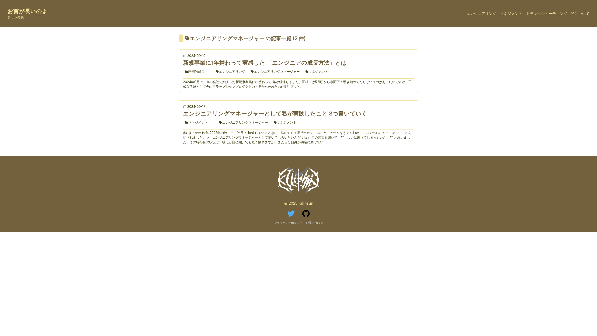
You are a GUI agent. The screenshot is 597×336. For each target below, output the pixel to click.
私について (580, 13)
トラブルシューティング (546, 13)
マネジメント (511, 13)
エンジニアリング (481, 13)
